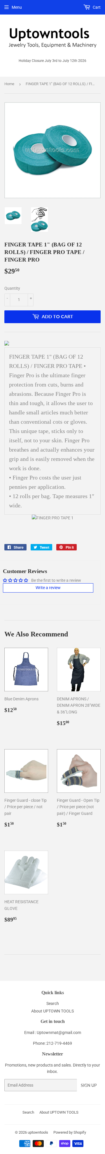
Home (9, 84)
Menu (17, 7)
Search (52, 1003)
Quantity (12, 288)
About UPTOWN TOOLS (52, 1011)
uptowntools (38, 1132)
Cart (96, 7)
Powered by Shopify (69, 1132)
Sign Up (89, 1085)
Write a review (48, 587)
